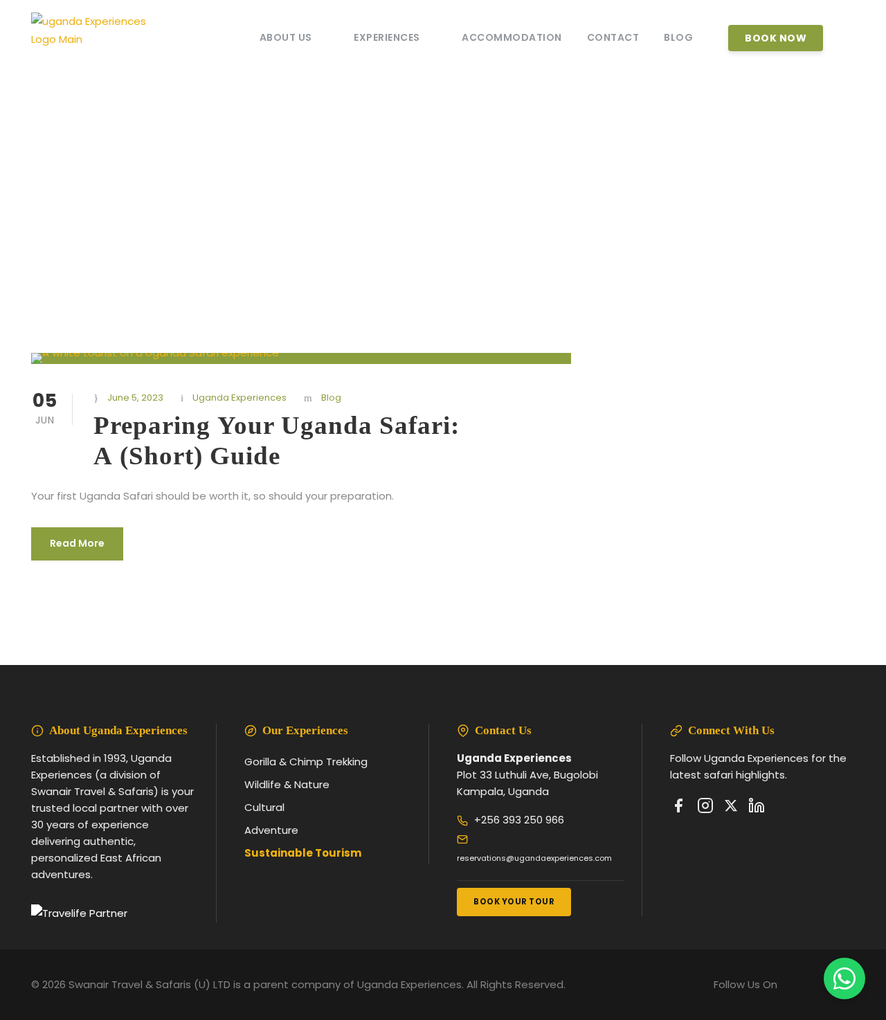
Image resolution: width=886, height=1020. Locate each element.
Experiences (387, 37)
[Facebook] (678, 808)
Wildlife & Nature (286, 784)
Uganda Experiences (239, 397)
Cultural (264, 807)
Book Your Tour (513, 901)
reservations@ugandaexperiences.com (534, 858)
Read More (77, 543)
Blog (678, 37)
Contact (613, 37)
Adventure (271, 830)
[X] (731, 808)
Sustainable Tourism (302, 853)
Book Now (775, 38)
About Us (286, 37)
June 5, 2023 (135, 397)
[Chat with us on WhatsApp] (844, 978)
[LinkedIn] (756, 808)
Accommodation (512, 37)
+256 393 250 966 (519, 819)
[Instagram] (705, 808)
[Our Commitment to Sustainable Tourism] (79, 913)
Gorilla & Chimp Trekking (306, 761)
